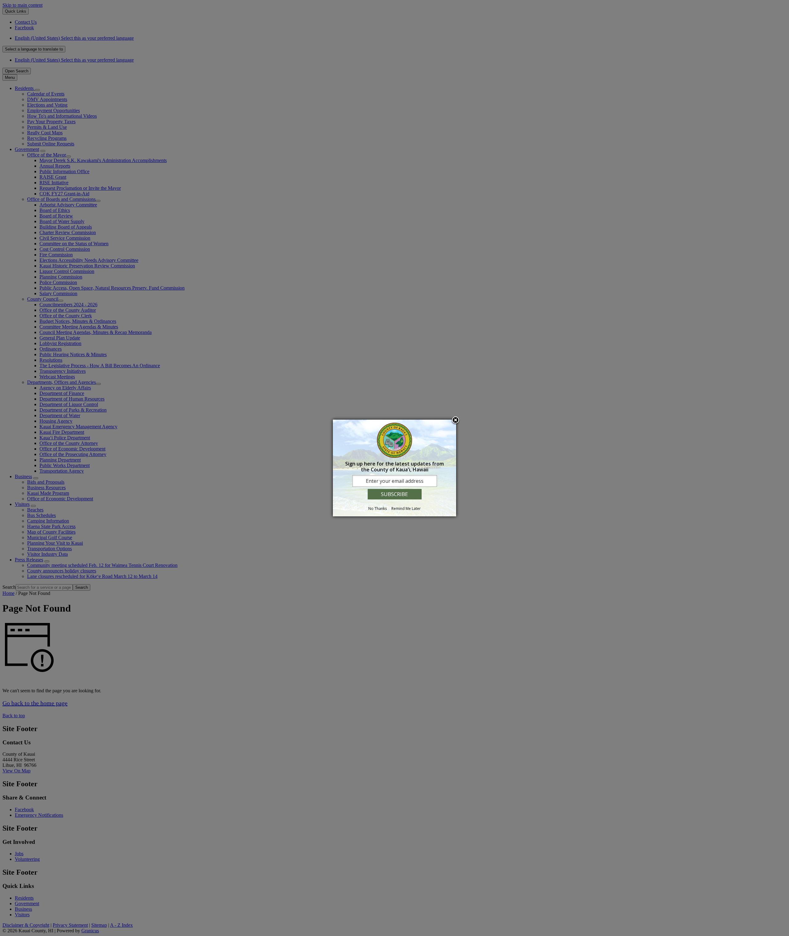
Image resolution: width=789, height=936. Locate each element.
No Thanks (377, 508)
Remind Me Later (406, 508)
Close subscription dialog (455, 420)
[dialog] (394, 468)
